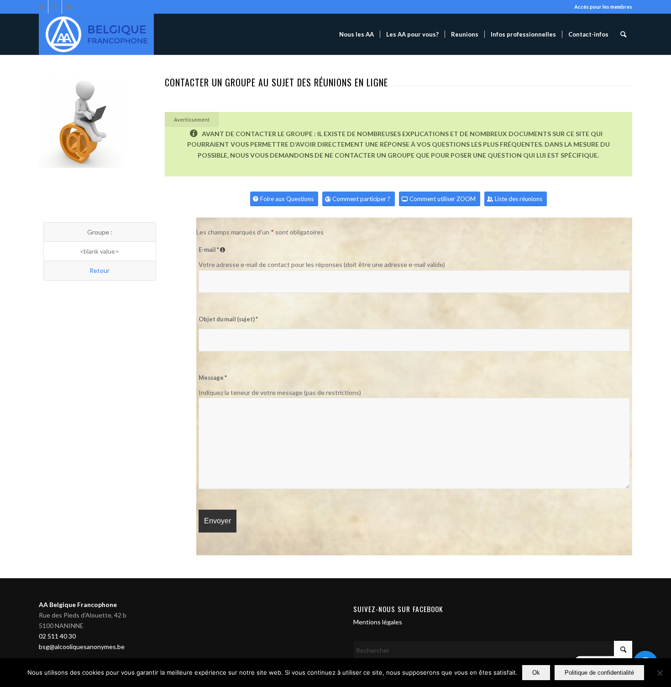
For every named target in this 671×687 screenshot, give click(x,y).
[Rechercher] (623, 34)
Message (213, 377)
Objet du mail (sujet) (228, 319)
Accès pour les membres (603, 7)
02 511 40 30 (57, 636)
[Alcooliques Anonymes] (96, 34)
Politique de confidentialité (599, 672)
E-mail (213, 249)
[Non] (659, 672)
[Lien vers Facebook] (55, 7)
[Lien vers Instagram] (41, 7)
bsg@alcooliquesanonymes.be (82, 646)
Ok (536, 672)
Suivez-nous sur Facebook (398, 609)
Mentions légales (377, 622)
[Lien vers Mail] (69, 7)
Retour (99, 270)
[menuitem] (356, 34)
